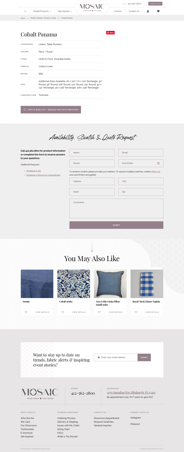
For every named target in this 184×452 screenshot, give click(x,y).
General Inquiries (102, 425)
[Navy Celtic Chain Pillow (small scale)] (110, 293)
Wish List (156, 171)
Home (23, 18)
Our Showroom (29, 425)
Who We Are (27, 418)
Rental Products (41, 11)
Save (112, 32)
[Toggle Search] (25, 11)
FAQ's (60, 433)
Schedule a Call (33, 171)
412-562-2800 (83, 393)
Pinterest (135, 424)
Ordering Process (66, 418)
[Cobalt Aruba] (73, 293)
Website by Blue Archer (41, 449)
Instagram (136, 417)
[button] (51, 11)
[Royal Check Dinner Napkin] (147, 293)
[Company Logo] (92, 7)
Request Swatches (104, 421)
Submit (116, 225)
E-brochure (27, 433)
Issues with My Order (68, 425)
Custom (118, 11)
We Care (25, 421)
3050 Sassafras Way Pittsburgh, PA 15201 (131, 392)
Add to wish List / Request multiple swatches (53, 110)
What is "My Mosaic (67, 436)
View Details (42, 312)
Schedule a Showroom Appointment (43, 175)
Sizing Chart (63, 429)
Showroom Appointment (106, 418)
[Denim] (37, 293)
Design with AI (155, 4)
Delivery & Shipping (67, 421)
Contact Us (134, 11)
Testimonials (27, 429)
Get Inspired (63, 11)
